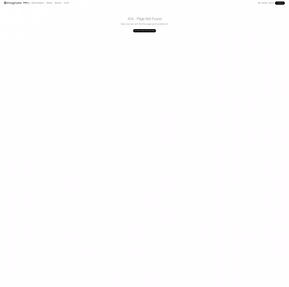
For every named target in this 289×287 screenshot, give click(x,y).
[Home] (17, 3)
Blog (259, 3)
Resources (265, 3)
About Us (271, 3)
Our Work (66, 3)
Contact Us (280, 3)
